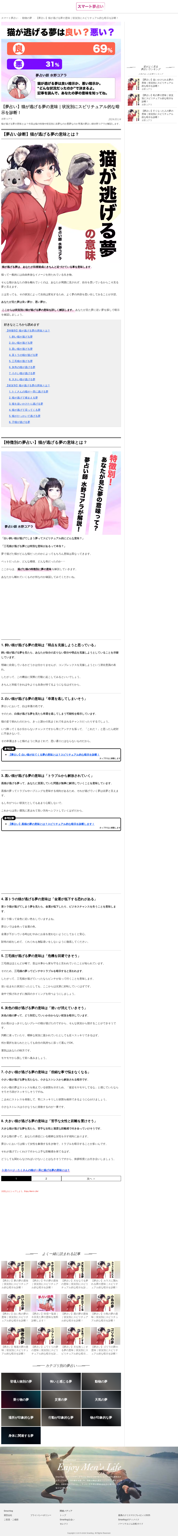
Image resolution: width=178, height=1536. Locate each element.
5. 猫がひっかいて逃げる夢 (25, 416)
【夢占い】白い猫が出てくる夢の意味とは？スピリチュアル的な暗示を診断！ (54, 754)
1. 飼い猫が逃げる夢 (21, 336)
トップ (63, 1515)
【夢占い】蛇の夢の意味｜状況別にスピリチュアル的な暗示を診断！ (157, 98)
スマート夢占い (9, 18)
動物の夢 (27, 18)
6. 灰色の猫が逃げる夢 (22, 367)
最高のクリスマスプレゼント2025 (134, 1515)
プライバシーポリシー (40, 1515)
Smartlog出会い (67, 1519)
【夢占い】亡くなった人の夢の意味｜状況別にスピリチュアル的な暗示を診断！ (157, 114)
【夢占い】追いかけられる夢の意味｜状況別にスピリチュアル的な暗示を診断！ (157, 82)
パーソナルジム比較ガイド (130, 1523)
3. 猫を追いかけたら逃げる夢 (26, 403)
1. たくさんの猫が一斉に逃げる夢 (28, 391)
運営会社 (8, 1515)
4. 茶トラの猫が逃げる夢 (23, 355)
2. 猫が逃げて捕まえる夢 (23, 397)
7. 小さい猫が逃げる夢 (22, 373)
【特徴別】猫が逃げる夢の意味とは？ (28, 330)
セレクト (64, 1523)
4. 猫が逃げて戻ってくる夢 (25, 409)
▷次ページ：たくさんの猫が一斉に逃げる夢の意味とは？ (36, 1170)
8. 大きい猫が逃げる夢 (22, 379)
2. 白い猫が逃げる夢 (21, 342)
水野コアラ (7, 118)
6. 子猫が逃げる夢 (19, 422)
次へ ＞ (91, 1178)
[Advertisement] (30, 1218)
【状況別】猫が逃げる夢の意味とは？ (28, 385)
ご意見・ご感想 (11, 1519)
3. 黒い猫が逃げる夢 (21, 349)
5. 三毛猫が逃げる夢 (21, 361)
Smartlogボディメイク (128, 1519)
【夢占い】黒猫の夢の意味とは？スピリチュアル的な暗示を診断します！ (52, 824)
